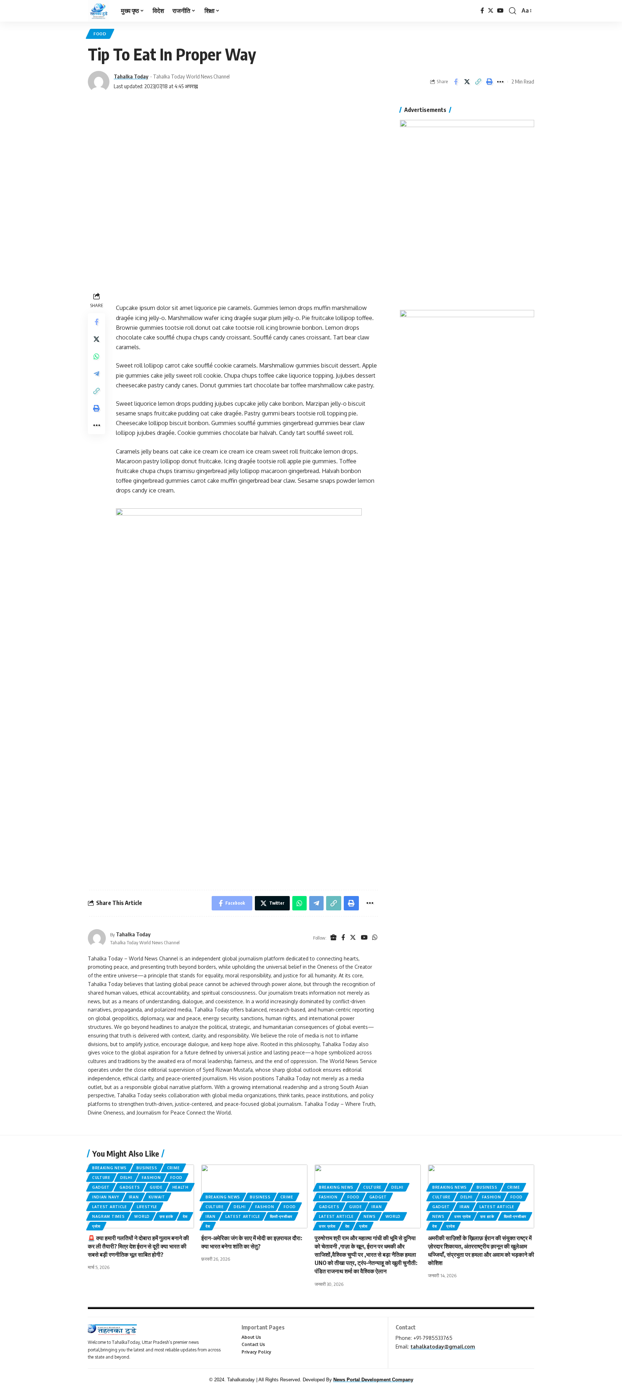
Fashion (151, 1177)
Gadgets (130, 1187)
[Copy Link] (478, 81)
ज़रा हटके (166, 1216)
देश (185, 1216)
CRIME (173, 1168)
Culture (101, 1177)
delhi (126, 1177)
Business (146, 1168)
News (370, 1216)
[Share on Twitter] (467, 81)
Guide (156, 1187)
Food (100, 33)
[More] (500, 81)
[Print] (489, 81)
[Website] (333, 938)
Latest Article (109, 1207)
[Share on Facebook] (456, 81)
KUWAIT (157, 1197)
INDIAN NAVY (105, 1197)
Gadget (101, 1187)
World (142, 1216)
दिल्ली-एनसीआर (281, 1216)
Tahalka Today (131, 76)
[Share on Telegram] (96, 373)
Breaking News (109, 1168)
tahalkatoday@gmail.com (442, 1346)
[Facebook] (482, 10)
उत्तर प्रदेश (327, 1226)
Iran (134, 1197)
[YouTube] (500, 10)
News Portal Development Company (373, 1379)
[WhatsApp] (374, 938)
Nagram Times (108, 1216)
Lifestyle (147, 1207)
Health (180, 1187)
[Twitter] (490, 10)
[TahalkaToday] (98, 11)
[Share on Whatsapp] (96, 356)
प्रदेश (96, 1226)
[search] (512, 11)
